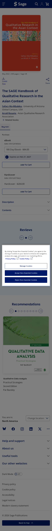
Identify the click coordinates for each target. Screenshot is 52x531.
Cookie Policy (25, 259)
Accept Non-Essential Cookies (26, 273)
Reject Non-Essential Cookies (26, 280)
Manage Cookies (26, 266)
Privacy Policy (10, 259)
